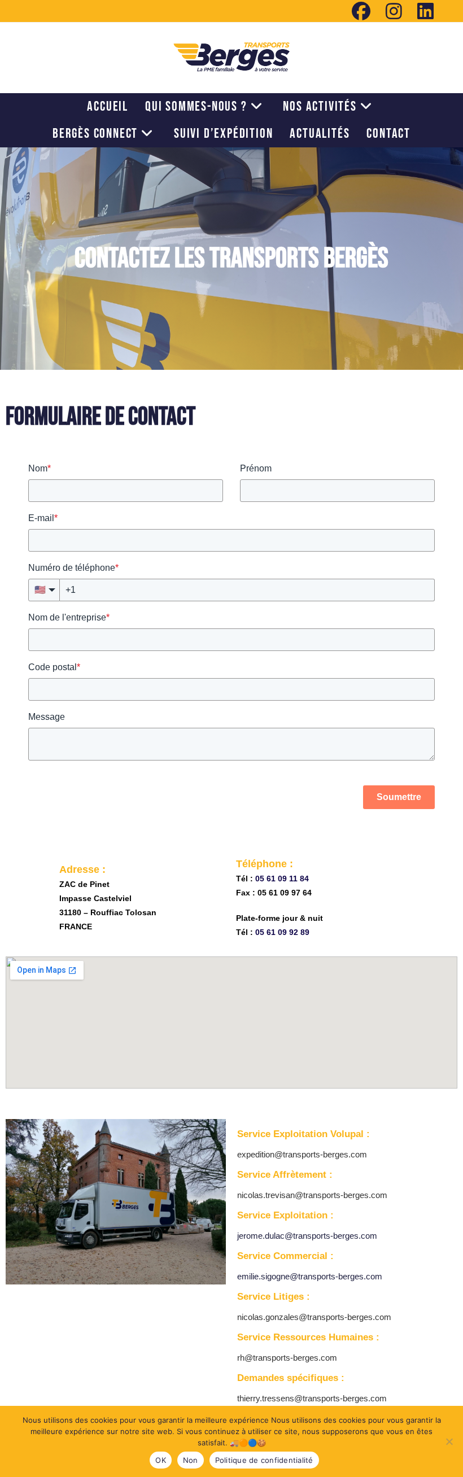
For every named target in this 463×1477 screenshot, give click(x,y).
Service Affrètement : (285, 1174)
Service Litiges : (273, 1296)
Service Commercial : (285, 1256)
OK (160, 1460)
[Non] (449, 1441)
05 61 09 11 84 (282, 878)
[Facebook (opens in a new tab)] (361, 11)
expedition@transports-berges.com (302, 1154)
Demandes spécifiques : (290, 1378)
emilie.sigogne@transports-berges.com (309, 1276)
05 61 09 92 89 (282, 932)
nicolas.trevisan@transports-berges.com (312, 1195)
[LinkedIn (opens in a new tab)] (422, 11)
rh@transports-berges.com (287, 1357)
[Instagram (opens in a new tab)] (394, 11)
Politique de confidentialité (264, 1460)
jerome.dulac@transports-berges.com (307, 1235)
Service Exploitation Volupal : (303, 1134)
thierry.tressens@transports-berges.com (312, 1398)
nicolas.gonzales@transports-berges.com (314, 1317)
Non (190, 1460)
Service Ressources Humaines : (308, 1337)
